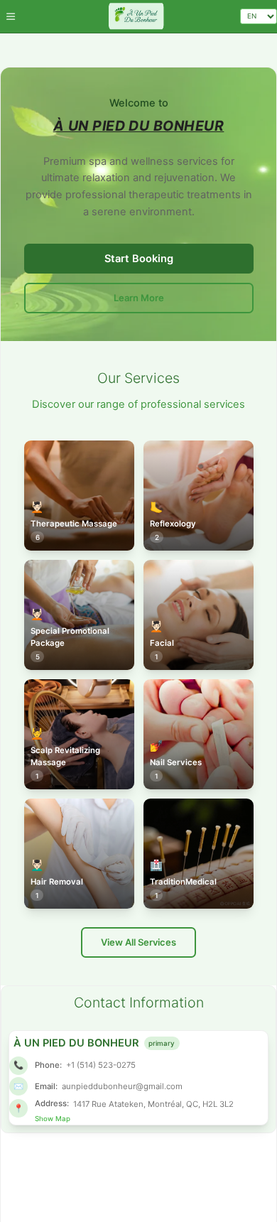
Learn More (139, 297)
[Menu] (10, 16)
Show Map (52, 1119)
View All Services (138, 942)
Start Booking (138, 258)
